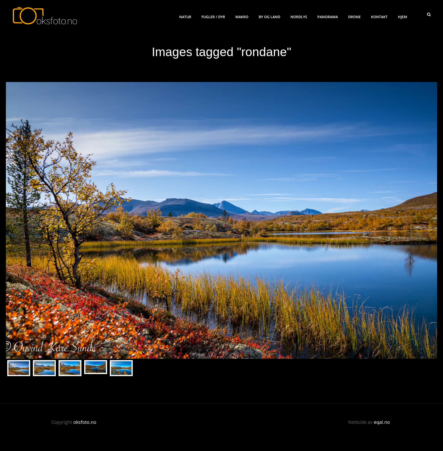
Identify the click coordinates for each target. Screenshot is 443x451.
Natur (185, 16)
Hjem (402, 16)
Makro (241, 16)
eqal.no (382, 422)
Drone (354, 16)
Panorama (327, 16)
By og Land (269, 16)
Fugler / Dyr (213, 16)
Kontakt (379, 16)
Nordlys (298, 16)
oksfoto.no (84, 422)
